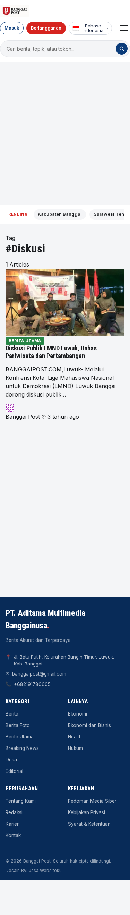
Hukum (75, 748)
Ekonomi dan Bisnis (89, 725)
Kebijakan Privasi (86, 812)
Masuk (12, 28)
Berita (12, 714)
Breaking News (22, 748)
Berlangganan (46, 28)
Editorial (14, 771)
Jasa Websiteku (45, 870)
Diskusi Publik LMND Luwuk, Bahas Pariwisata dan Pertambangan (51, 352)
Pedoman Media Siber (92, 801)
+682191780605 (32, 684)
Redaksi (14, 812)
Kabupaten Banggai (60, 214)
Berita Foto (18, 725)
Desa (11, 759)
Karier (12, 824)
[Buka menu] (124, 28)
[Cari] (122, 49)
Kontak (13, 835)
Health (75, 737)
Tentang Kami (21, 801)
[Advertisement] (65, 133)
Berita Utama (25, 340)
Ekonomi (77, 714)
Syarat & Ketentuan (89, 824)
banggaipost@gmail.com (39, 674)
